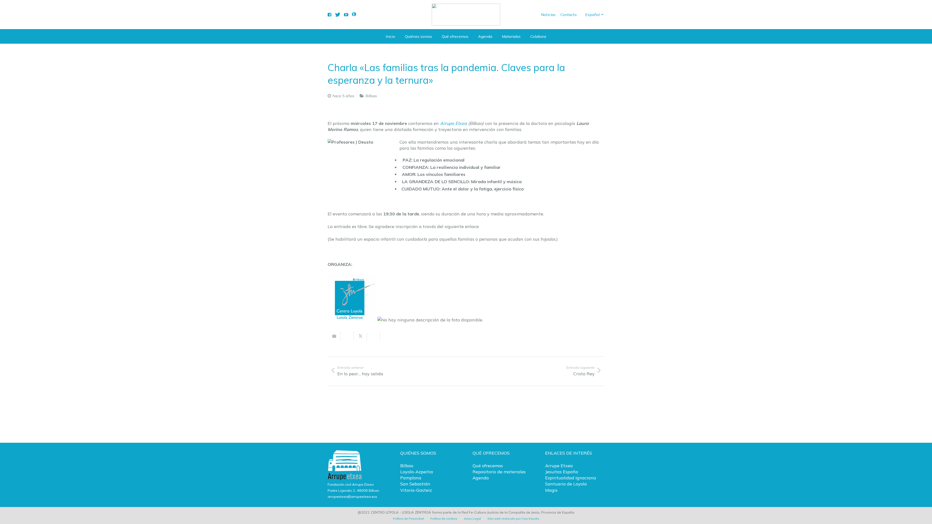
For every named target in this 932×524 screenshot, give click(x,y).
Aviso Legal (472, 518)
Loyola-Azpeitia (416, 472)
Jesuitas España (561, 472)
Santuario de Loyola (566, 484)
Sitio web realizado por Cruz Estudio (513, 518)
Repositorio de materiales (499, 472)
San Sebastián (415, 484)
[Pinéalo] (386, 336)
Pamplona (410, 478)
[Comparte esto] (347, 336)
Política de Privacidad (408, 518)
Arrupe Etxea (453, 123)
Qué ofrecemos (488, 465)
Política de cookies (443, 518)
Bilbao (371, 95)
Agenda (481, 478)
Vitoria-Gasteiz (416, 490)
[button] (594, 14)
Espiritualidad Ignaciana (570, 478)
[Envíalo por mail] (334, 336)
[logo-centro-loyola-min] (466, 14)
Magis (551, 490)
